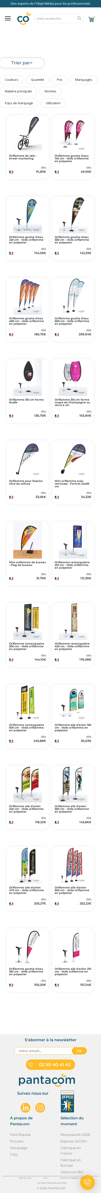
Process (17, 1141)
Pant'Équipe (20, 1134)
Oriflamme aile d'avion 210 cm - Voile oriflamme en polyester (73, 972)
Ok (79, 1051)
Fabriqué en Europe (71, 1163)
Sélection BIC (72, 1172)
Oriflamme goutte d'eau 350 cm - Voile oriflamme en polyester (72, 240)
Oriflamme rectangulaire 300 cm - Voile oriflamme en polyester (26, 646)
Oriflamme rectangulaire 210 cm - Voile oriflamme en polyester (72, 565)
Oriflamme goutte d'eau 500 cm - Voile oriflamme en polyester (72, 321)
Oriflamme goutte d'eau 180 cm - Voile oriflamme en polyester (26, 972)
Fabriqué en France (71, 1151)
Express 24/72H (74, 1141)
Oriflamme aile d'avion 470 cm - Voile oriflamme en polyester (26, 890)
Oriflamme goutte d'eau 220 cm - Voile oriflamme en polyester (26, 240)
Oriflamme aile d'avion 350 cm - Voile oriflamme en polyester (72, 809)
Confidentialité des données (52, 1182)
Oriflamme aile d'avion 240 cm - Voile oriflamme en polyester (26, 809)
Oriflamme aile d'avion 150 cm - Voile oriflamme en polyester (73, 728)
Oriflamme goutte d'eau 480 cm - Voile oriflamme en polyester (26, 321)
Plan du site (25, 1177)
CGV (45, 1177)
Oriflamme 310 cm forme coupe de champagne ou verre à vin (72, 402)
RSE (63, 31)
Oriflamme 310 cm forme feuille (26, 401)
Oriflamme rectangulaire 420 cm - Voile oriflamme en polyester (72, 646)
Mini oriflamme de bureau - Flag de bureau (27, 563)
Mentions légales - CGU (72, 1177)
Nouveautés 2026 (75, 1134)
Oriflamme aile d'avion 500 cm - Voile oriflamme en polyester (72, 890)
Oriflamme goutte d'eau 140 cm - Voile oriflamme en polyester (72, 158)
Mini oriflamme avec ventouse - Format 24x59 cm (72, 484)
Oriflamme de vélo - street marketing (23, 157)
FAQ (44, 31)
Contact (85, 31)
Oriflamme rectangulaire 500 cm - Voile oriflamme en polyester (26, 728)
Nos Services (19, 31)
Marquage (18, 1148)
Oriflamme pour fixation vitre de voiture (26, 482)
